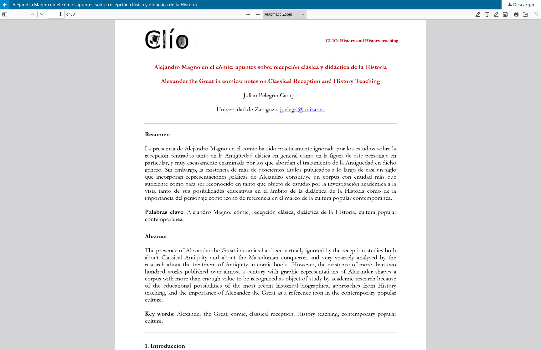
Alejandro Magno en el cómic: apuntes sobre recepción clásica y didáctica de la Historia (105, 5)
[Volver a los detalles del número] (4, 4)
